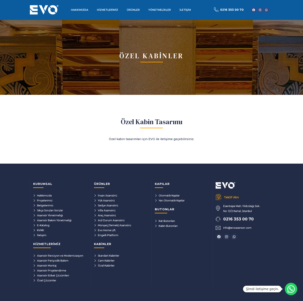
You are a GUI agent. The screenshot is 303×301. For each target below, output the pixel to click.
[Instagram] (260, 10)
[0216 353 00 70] (216, 9)
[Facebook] (253, 10)
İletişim (185, 9)
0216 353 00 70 (232, 10)
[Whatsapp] (266, 10)
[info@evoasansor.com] (218, 227)
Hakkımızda (79, 9)
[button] (291, 289)
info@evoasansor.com (237, 227)
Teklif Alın (231, 197)
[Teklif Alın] (219, 197)
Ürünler (133, 9)
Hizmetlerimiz (107, 9)
